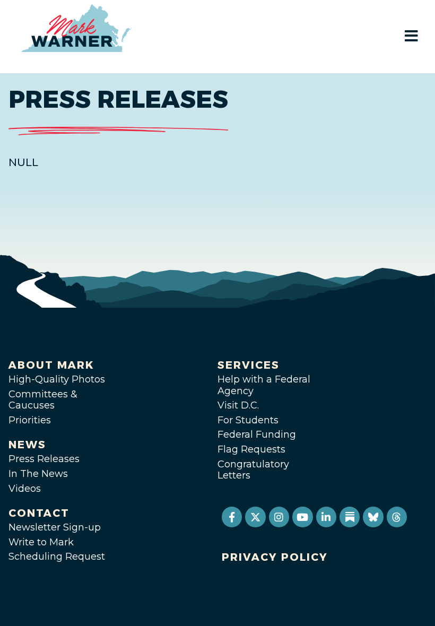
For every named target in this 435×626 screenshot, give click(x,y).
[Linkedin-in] (326, 517)
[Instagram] (279, 517)
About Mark (51, 365)
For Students (248, 420)
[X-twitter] (255, 517)
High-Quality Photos (56, 379)
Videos (24, 488)
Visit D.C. (238, 405)
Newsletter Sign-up (54, 527)
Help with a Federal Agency (264, 385)
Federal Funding (257, 434)
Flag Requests (251, 449)
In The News (38, 474)
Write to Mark (41, 542)
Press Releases (44, 459)
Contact (38, 513)
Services (249, 365)
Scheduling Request (56, 556)
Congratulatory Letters (253, 470)
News (27, 444)
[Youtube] (302, 517)
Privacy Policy (275, 557)
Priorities (29, 420)
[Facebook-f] (232, 517)
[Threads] (397, 517)
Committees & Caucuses (42, 400)
